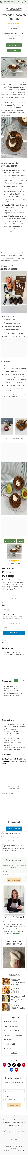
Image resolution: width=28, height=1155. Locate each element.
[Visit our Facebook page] (9, 1131)
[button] (13, 23)
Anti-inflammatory (12, 1021)
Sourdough (9, 1048)
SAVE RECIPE (14, 632)
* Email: (4, 871)
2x (20, 681)
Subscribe (14, 1105)
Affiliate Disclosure (19, 1122)
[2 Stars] (11, 23)
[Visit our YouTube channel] (23, 1131)
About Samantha (17, 933)
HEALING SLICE (9, 2)
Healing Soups (10, 1026)
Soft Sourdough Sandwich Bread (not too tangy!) (18, 998)
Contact (16, 1120)
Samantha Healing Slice (10, 33)
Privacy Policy (14, 1125)
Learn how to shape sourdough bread (14, 942)
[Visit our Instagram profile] (5, 1131)
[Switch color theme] (18, 1)
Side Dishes (9, 1044)
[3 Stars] (13, 23)
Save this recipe (14, 880)
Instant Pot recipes (12, 1035)
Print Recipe (14, 50)
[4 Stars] (16, 23)
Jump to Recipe (14, 45)
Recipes (7, 1039)
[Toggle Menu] (25, 1)
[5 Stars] (18, 23)
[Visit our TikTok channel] (18, 1131)
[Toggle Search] (21, 1)
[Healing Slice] (1, 2)
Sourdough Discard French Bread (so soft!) (18, 1007)
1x (16, 681)
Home (7, 8)
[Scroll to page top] (14, 1115)
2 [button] (8, 609)
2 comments (14, 28)
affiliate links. (16, 38)
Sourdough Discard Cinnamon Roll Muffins (18, 981)
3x (24, 681)
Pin (21, 541)
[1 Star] (9, 23)
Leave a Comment (14, 829)
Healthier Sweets (14, 10)
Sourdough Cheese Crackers (16, 990)
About (23, 1120)
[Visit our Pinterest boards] (14, 1131)
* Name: (6, 1088)
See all (14, 1052)
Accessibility (7, 1122)
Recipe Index (16, 8)
